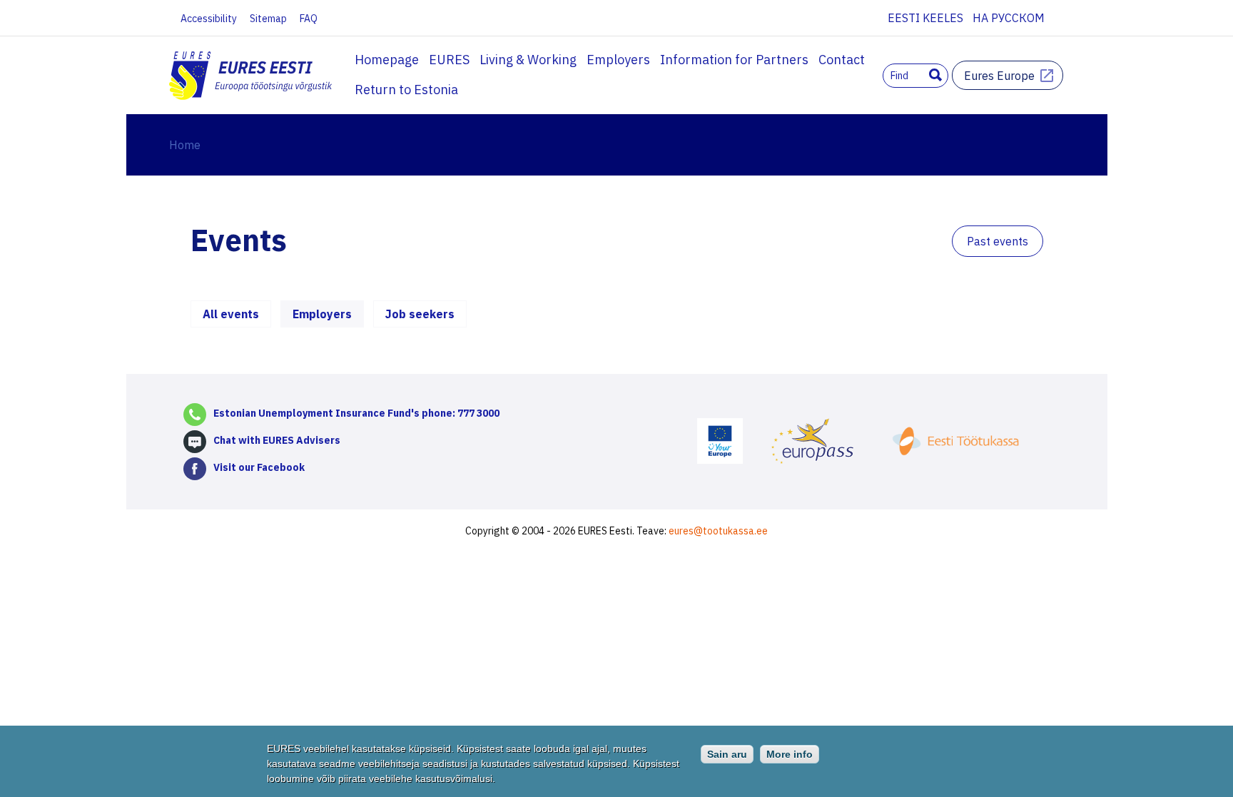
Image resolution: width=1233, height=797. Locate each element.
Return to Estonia (406, 89)
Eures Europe (999, 75)
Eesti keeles (925, 18)
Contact (841, 59)
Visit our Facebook (259, 467)
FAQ (309, 18)
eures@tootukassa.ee (718, 530)
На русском (1009, 18)
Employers (618, 59)
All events (231, 314)
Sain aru (727, 754)
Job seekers (420, 314)
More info (789, 754)
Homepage (387, 59)
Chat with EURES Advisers (276, 440)
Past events (997, 241)
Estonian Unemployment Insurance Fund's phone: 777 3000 (356, 413)
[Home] (252, 77)
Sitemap (268, 18)
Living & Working (528, 59)
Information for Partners (734, 59)
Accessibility (209, 18)
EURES (449, 59)
